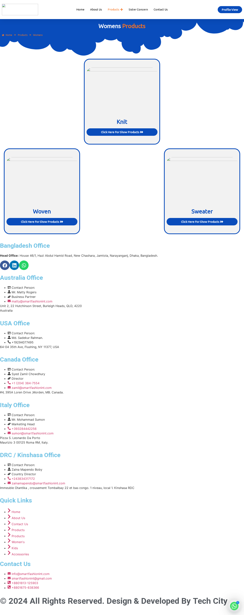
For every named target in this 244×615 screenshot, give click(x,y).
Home (80, 9)
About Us (96, 9)
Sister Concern (138, 9)
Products (22, 35)
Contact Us (161, 9)
